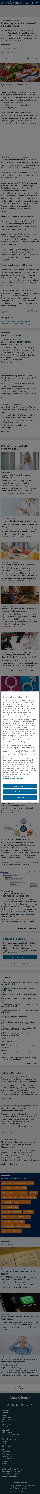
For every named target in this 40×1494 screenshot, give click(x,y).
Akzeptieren (20, 798)
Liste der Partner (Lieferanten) (14, 779)
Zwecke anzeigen (20, 786)
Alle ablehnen (20, 792)
